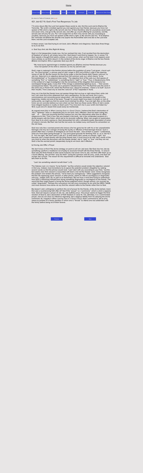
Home (68, 5)
